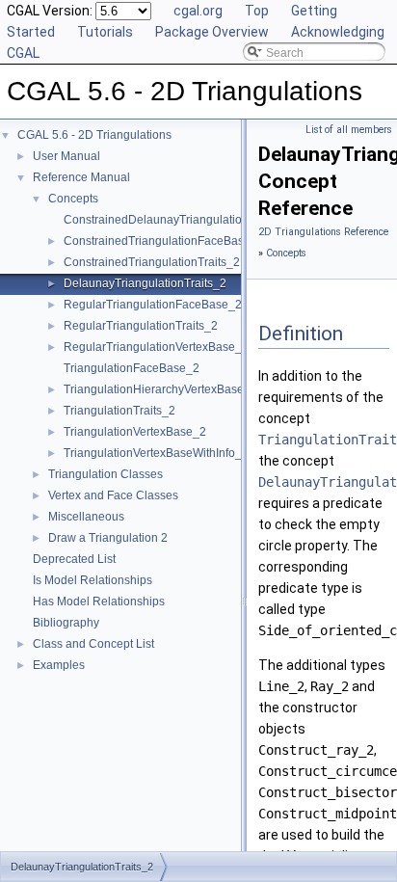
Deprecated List (74, 559)
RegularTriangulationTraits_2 (141, 326)
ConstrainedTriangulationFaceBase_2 (164, 241)
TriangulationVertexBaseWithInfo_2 (156, 453)
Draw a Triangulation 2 (108, 538)
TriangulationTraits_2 (119, 410)
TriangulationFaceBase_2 (131, 368)
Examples (59, 665)
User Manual (66, 156)
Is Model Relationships (92, 580)
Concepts (73, 198)
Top (257, 10)
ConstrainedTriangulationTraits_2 (152, 262)
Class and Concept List (93, 644)
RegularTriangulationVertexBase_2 (156, 347)
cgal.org (198, 10)
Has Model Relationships (99, 601)
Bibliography (66, 622)
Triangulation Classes (105, 474)
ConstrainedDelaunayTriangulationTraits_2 (177, 220)
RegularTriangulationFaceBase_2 (153, 304)
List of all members (348, 129)
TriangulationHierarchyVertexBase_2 (160, 389)
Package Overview (212, 32)
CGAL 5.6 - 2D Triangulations (94, 135)
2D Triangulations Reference (323, 232)
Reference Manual (81, 177)
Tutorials (105, 32)
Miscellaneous (86, 516)
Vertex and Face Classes (113, 495)
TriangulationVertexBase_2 (135, 432)
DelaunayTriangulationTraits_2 (145, 283)
